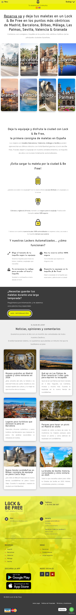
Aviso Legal (36, 603)
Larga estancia (47, 555)
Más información (20, 313)
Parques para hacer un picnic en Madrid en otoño (55, 426)
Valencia (10, 555)
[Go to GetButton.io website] (72, 613)
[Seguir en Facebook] (42, 574)
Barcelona (10, 552)
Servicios (45, 549)
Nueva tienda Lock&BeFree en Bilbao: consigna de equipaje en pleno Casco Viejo (20, 472)
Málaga (9, 558)
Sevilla (9, 561)
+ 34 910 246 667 (52, 505)
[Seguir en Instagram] (47, 574)
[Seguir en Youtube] (52, 574)
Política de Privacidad (48, 603)
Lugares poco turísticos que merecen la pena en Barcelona (19, 424)
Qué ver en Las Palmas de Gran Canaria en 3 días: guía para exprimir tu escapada (55, 375)
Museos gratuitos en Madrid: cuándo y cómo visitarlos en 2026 (19, 375)
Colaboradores (47, 552)
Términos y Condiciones (64, 603)
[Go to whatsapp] (71, 609)
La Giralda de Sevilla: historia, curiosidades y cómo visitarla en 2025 (56, 473)
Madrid (9, 549)
